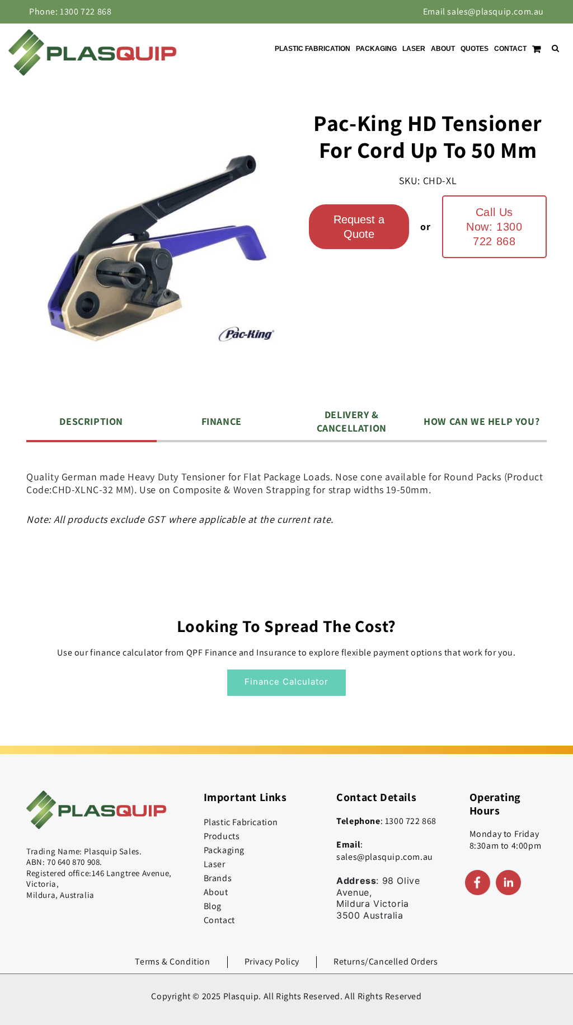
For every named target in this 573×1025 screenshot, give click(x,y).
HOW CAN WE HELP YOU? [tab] (481, 421)
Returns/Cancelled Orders (386, 961)
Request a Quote (359, 226)
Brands (218, 878)
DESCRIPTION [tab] (91, 421)
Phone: (70, 11)
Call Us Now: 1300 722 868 (494, 226)
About (216, 892)
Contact (219, 920)
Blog (213, 906)
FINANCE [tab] (221, 421)
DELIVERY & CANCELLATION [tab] (352, 421)
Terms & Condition (172, 961)
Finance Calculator (286, 681)
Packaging (224, 850)
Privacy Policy (272, 961)
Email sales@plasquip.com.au (483, 11)
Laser (215, 864)
